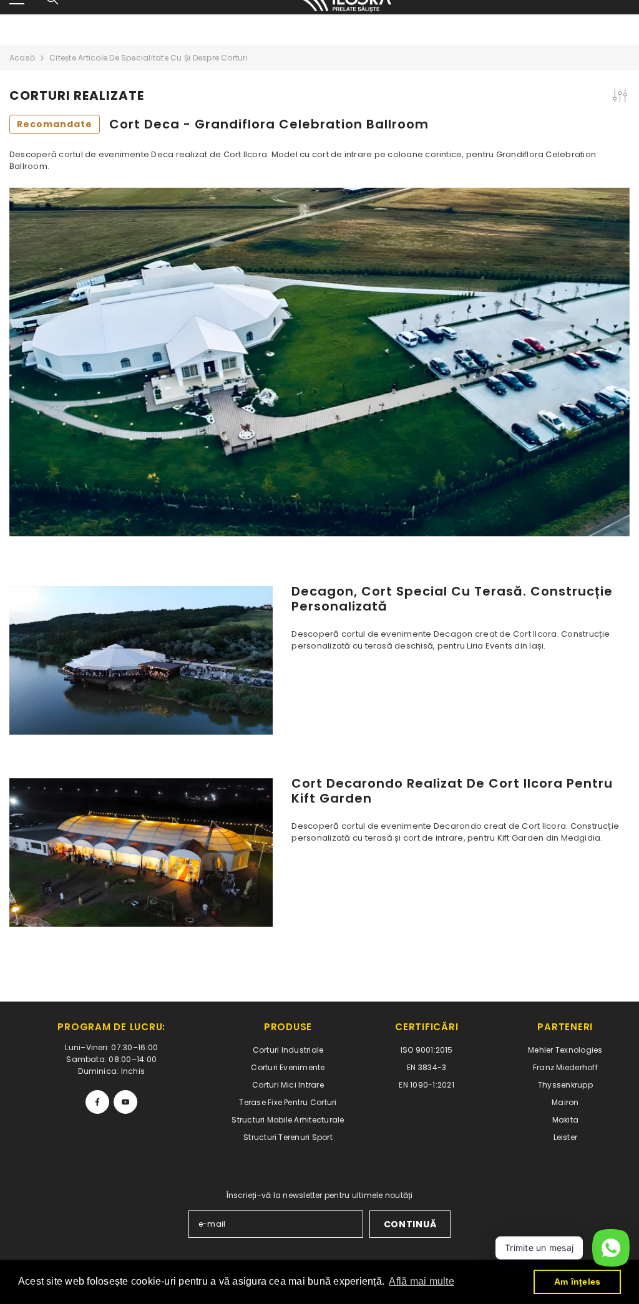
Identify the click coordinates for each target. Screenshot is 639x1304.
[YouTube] (125, 1102)
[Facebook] (97, 1102)
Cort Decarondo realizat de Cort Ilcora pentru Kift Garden (452, 791)
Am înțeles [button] (577, 1282)
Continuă (410, 1224)
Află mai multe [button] (421, 1281)
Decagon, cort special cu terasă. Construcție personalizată (452, 599)
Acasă (22, 57)
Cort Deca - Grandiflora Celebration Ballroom (223, 124)
